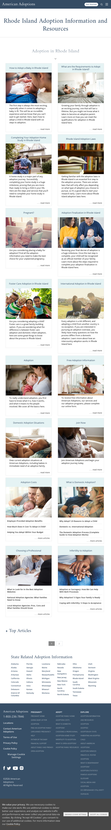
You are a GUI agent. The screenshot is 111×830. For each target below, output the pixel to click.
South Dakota (78, 688)
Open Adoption (37, 751)
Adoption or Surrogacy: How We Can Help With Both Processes (78, 590)
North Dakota (63, 694)
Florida (29, 664)
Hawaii (29, 671)
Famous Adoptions (89, 774)
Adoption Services (88, 751)
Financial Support (39, 743)
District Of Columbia (15, 694)
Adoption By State (89, 732)
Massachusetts (48, 674)
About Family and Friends (42, 747)
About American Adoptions (88, 745)
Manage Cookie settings (75, 814)
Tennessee (77, 692)
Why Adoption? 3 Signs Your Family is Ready (79, 597)
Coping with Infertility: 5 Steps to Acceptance (80, 603)
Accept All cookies (98, 814)
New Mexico (62, 681)
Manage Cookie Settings (16, 756)
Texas (75, 695)
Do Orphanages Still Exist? (92, 790)
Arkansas (15, 674)
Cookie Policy (10, 748)
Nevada (60, 667)
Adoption (85, 724)
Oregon (76, 671)
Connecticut (16, 685)
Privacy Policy (10, 742)
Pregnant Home (38, 716)
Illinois (29, 678)
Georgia (29, 667)
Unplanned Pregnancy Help (41, 734)
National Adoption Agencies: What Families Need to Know (27, 598)
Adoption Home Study (65, 735)
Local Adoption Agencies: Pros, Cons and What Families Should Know (26, 606)
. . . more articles (42, 538)
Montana (46, 693)
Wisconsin (92, 682)
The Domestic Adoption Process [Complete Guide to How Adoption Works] (79, 533)
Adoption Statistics (89, 770)
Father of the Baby (39, 739)
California (15, 678)
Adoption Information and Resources (90, 718)
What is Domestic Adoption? (63, 726)
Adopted (84, 728)
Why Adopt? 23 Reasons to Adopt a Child (78, 521)
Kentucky (30, 693)
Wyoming (92, 685)
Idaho (28, 674)
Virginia (91, 671)
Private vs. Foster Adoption (88, 757)
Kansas (29, 689)
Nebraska (61, 664)
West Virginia (93, 678)
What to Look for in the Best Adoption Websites (25, 590)
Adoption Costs (63, 720)
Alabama (15, 664)
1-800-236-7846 (13, 716)
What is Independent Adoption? (90, 765)
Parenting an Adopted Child (90, 737)
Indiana (29, 682)
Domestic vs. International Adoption (76, 526)
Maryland (46, 671)
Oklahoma (77, 667)
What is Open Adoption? (66, 743)
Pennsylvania (78, 674)
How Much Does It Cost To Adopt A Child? (26, 526)
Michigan (46, 678)
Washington (93, 674)
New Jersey (61, 677)
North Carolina (61, 689)
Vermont (91, 667)
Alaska (14, 667)
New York (61, 684)
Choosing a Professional (67, 732)
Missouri (45, 689)
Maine (44, 667)
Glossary (85, 778)
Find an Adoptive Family (41, 728)
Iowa (28, 685)
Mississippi (46, 685)
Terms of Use (10, 737)
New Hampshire (62, 672)
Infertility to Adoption (66, 739)
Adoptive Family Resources (67, 747)
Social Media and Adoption (88, 784)
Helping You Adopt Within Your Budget (25, 532)
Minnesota (46, 682)
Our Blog (85, 794)
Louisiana (46, 664)
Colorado (15, 682)
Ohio (75, 664)
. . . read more (43, 129)
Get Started (91, 4)
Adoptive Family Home (65, 716)
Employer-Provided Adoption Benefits (24, 521)
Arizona (14, 671)
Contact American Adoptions (12, 730)
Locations (8, 722)
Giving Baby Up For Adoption (39, 722)
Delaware (15, 689)
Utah (90, 664)
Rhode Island (78, 678)
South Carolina (76, 683)
